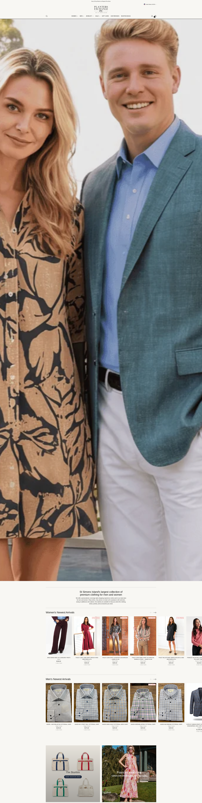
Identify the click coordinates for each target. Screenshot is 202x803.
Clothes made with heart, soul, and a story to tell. (129, 776)
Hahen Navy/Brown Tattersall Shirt (171, 724)
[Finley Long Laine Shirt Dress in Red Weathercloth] (87, 636)
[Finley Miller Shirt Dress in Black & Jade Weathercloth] (171, 636)
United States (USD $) (150, 4)
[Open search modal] (46, 16)
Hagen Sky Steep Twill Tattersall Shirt (87, 724)
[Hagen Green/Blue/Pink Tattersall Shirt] (143, 702)
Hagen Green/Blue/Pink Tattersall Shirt (143, 724)
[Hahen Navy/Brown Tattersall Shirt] (171, 702)
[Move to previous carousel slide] (151, 612)
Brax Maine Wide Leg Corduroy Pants (58, 657)
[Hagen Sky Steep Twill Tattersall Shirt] (87, 702)
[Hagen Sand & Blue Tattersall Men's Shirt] (115, 702)
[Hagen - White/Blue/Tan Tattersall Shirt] (59, 702)
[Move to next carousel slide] (155, 612)
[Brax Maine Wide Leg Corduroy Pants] (59, 636)
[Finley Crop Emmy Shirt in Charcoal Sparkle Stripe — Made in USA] (143, 636)
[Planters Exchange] (101, 9)
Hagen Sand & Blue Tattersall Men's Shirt (115, 724)
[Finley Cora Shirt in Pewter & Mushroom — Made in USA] (115, 636)
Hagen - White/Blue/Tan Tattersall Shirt (58, 724)
